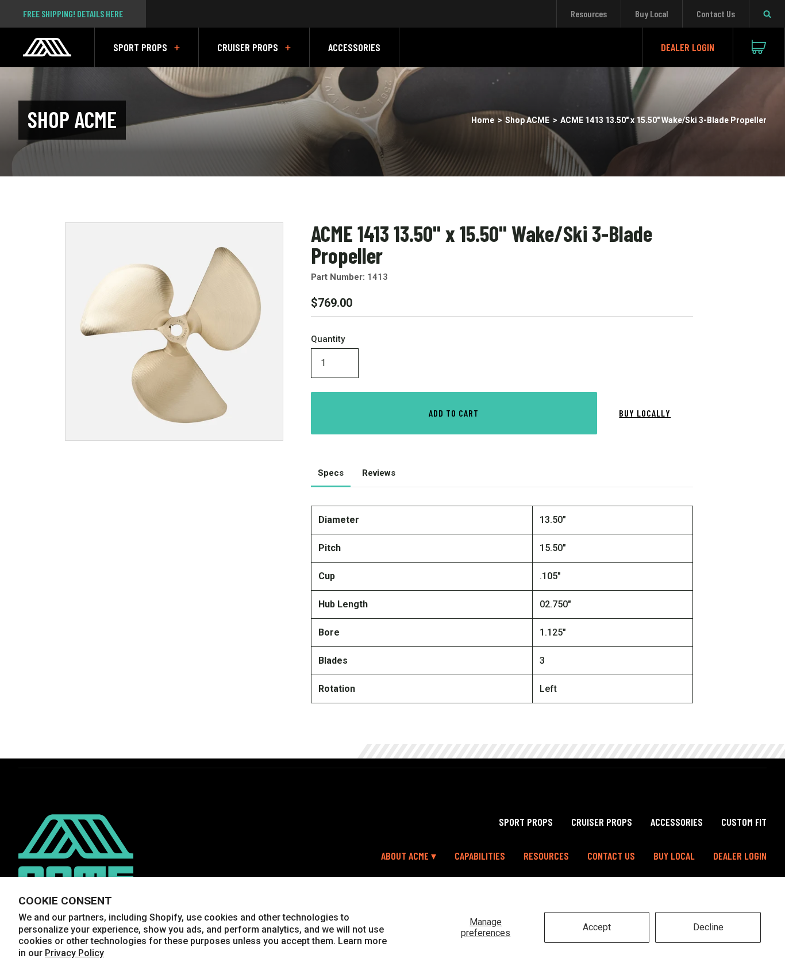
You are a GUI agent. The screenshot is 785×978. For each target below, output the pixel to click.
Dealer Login (687, 47)
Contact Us (716, 13)
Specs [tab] (331, 473)
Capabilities (480, 855)
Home (482, 120)
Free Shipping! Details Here (73, 13)
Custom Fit (744, 821)
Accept (597, 927)
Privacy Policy (74, 953)
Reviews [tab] (378, 473)
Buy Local (651, 13)
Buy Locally (645, 412)
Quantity (328, 339)
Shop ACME (527, 120)
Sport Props (140, 47)
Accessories (354, 47)
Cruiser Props (247, 47)
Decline (708, 927)
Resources (589, 13)
